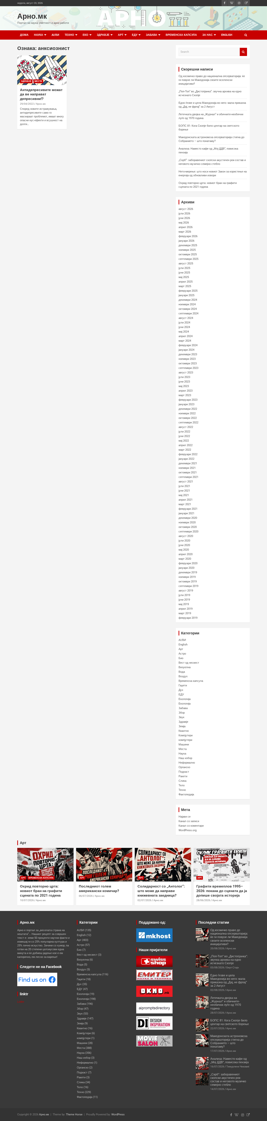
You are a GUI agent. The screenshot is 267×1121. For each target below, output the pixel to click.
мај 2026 (184, 222)
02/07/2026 (144, 900)
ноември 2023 (187, 359)
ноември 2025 (187, 249)
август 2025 (186, 263)
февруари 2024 (188, 345)
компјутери (185, 740)
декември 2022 (188, 408)
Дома (24, 35)
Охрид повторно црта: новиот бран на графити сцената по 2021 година (41, 890)
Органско (184, 767)
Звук (181, 717)
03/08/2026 (217, 967)
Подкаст (184, 771)
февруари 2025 (188, 290)
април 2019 (186, 608)
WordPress (118, 1114)
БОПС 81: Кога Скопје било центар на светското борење (229, 1022)
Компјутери (186, 735)
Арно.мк (32, 16)
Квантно (184, 730)
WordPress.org (188, 830)
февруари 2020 (188, 563)
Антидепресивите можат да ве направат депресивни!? (41, 94)
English (226, 35)
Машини (184, 744)
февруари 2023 (188, 399)
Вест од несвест (189, 662)
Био (181, 658)
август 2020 (186, 536)
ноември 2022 (187, 413)
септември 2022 (188, 422)
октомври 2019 (188, 581)
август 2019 (186, 590)
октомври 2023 (188, 363)
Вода (182, 671)
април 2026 (186, 227)
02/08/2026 (217, 990)
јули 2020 (184, 540)
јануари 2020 (186, 567)
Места (38, 81)
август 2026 (186, 209)
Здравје (103, 35)
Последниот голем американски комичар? (99, 888)
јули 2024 (184, 322)
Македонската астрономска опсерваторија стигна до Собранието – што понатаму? (228, 1041)
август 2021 (186, 481)
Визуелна (185, 667)
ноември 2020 (187, 522)
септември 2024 (188, 313)
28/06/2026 (203, 900)
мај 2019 (184, 604)
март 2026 (185, 231)
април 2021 (186, 499)
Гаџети (183, 685)
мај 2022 (184, 440)
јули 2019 (184, 595)
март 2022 (185, 449)
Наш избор (185, 758)
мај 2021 (184, 495)
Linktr (20, 1001)
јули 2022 (184, 431)
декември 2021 (188, 463)
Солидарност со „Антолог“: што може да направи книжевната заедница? (161, 890)
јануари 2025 (186, 295)
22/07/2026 (217, 1028)
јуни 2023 (184, 381)
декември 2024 (188, 299)
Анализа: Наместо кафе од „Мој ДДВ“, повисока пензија (229, 1060)
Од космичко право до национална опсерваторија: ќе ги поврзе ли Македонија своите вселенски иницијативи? (212, 80)
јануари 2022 (186, 458)
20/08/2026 (217, 948)
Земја (182, 726)
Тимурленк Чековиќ (237, 1066)
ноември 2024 (187, 304)
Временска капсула (181, 35)
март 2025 (185, 286)
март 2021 (185, 504)
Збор (182, 712)
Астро (182, 653)
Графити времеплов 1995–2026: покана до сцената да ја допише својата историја (221, 890)
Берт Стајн (232, 967)
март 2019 (185, 613)
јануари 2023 (186, 404)
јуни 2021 (184, 490)
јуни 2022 (184, 436)
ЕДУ (134, 35)
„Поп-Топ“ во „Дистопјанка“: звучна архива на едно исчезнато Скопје (229, 960)
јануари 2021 (186, 513)
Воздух (183, 676)
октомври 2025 (188, 254)
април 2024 (186, 336)
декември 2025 (188, 245)
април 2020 (186, 554)
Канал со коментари (191, 825)
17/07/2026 (217, 1050)
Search (243, 52)
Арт (120, 35)
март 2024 (185, 340)
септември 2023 (188, 368)
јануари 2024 (186, 349)
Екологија (185, 699)
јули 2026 (184, 213)
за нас (207, 35)
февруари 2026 (188, 236)
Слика (182, 780)
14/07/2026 (217, 1089)
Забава (151, 35)
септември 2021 (188, 477)
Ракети (183, 776)
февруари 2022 (188, 454)
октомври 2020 (188, 527)
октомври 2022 (188, 418)
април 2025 (186, 281)
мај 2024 (184, 331)
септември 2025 (188, 259)
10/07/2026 (27, 900)
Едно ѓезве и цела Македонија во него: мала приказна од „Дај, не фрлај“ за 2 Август (228, 981)
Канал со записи (189, 821)
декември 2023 (188, 354)
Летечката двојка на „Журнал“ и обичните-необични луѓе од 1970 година (225, 1003)
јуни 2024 (184, 327)
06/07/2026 (86, 895)
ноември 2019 (187, 577)
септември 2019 (188, 586)
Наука (38, 35)
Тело (182, 785)
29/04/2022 (27, 103)
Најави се (185, 816)
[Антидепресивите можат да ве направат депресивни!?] (42, 70)
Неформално (187, 762)
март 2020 (185, 558)
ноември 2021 (187, 468)
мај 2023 (184, 386)
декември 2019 (188, 572)
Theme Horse (74, 1114)
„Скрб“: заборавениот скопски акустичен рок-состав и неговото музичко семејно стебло (228, 1080)
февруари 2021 (188, 508)
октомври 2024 (188, 309)
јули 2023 (184, 377)
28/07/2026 (217, 1012)
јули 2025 (184, 268)
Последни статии (213, 922)
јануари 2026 (186, 240)
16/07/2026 (217, 1066)
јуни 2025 (184, 272)
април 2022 (186, 445)
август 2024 (186, 318)
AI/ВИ (55, 35)
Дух (181, 690)
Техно (69, 35)
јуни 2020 (184, 545)
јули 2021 (184, 486)
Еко (85, 35)
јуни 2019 (184, 599)
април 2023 (186, 390)
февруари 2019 (188, 617)
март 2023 (185, 395)
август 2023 (186, 372)
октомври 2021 (188, 472)
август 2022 (186, 427)
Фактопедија (186, 794)
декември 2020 (188, 518)
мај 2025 (184, 277)
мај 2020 (184, 549)
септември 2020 (188, 531)
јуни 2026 (184, 218)
